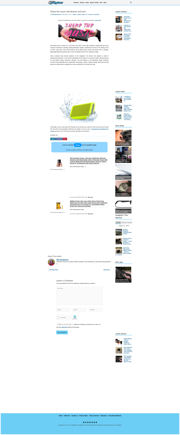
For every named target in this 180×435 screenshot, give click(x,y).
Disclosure (103, 415)
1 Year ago (118, 222)
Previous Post (53, 265)
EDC (101, 2)
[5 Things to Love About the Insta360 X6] (119, 99)
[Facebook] (83, 422)
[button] (131, 2)
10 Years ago (129, 222)
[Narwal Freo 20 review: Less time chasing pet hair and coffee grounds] (119, 36)
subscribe (64, 323)
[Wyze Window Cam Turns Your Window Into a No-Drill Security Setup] (119, 350)
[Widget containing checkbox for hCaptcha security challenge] (66, 313)
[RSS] (94, 422)
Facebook (59, 139)
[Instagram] (88, 422)
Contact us (74, 415)
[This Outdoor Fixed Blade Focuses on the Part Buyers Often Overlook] (119, 359)
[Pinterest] (90, 422)
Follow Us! (67, 415)
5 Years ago (124, 222)
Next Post (107, 265)
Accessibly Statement (114, 415)
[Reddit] (96, 422)
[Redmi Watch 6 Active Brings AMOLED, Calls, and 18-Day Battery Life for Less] (119, 341)
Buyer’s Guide (94, 2)
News (74, 14)
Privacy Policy (83, 415)
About (60, 415)
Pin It (65, 139)
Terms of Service (94, 415)
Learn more (98, 20)
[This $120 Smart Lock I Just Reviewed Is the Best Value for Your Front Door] (119, 19)
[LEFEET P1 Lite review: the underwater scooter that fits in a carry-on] (119, 28)
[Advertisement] (79, 79)
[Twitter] (85, 422)
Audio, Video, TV (82, 14)
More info (90, 193)
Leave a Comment (93, 14)
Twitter (53, 139)
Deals (87, 2)
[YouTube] (92, 422)
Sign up (78, 145)
